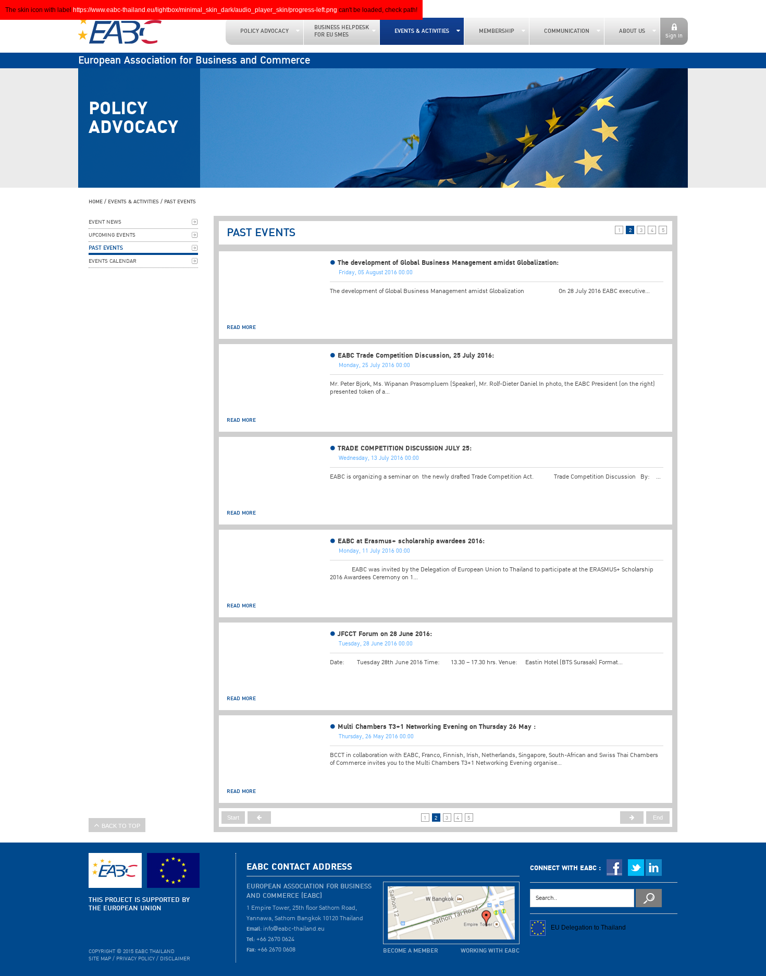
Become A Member (410, 951)
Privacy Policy (135, 959)
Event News (105, 222)
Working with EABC (490, 951)
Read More (241, 327)
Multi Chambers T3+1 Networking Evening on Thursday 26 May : (437, 727)
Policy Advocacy (264, 31)
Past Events (180, 201)
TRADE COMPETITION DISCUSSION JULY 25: (405, 448)
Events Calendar (113, 261)
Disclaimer (175, 959)
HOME (96, 201)
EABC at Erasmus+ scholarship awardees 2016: (411, 541)
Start (233, 817)
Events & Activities (421, 31)
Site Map (100, 959)
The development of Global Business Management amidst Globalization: (448, 263)
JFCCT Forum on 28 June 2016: (385, 634)
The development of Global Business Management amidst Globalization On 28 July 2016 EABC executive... (490, 291)
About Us (632, 31)
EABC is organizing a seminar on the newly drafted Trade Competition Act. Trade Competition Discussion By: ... (495, 477)
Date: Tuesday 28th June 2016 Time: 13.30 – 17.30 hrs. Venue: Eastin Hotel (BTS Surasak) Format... (476, 662)
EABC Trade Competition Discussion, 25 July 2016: (416, 355)
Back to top (121, 826)
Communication (566, 31)
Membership (496, 31)
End (658, 817)
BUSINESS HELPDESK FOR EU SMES (341, 31)
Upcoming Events (112, 235)
